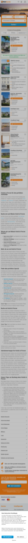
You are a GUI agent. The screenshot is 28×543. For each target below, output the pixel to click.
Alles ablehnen (20, 537)
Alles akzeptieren (7, 537)
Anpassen (14, 540)
